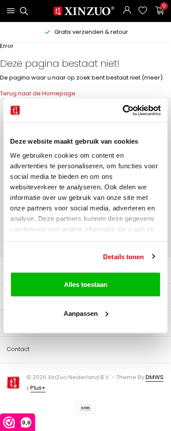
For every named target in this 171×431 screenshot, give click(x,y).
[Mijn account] (127, 11)
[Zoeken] (22, 11)
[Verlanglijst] (142, 11)
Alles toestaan (85, 284)
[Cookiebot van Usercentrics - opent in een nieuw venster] (123, 110)
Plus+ (38, 388)
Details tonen (123, 256)
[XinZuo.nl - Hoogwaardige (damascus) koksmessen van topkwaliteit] (85, 11)
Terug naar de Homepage (37, 93)
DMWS (155, 377)
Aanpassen (81, 313)
